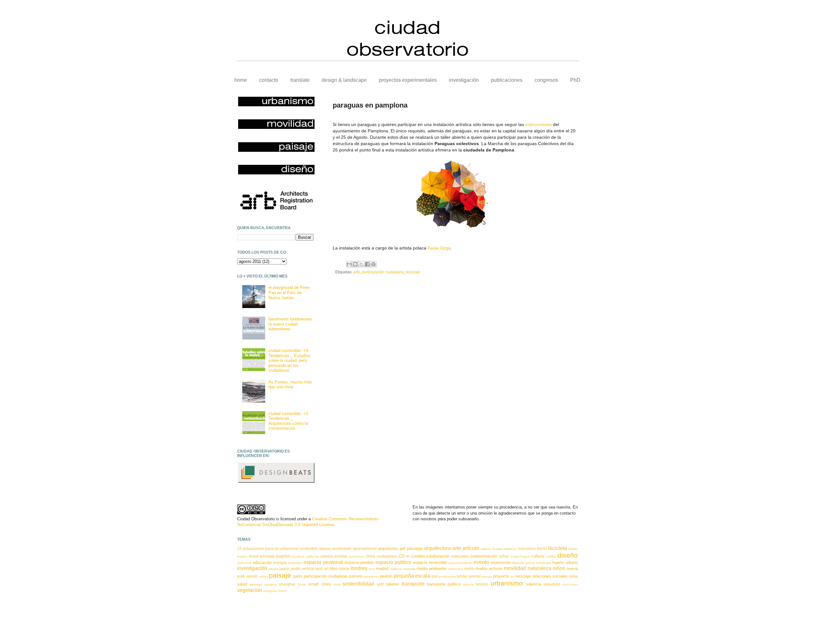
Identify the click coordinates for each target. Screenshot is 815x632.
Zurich (282, 591)
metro (469, 568)
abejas (325, 548)
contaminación (483, 556)
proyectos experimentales (408, 80)
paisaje (280, 575)
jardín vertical (302, 568)
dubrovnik (244, 563)
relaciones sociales (550, 576)
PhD (575, 80)
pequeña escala (412, 576)
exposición (501, 562)
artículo (471, 548)
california (312, 556)
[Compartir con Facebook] (367, 264)
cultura (537, 556)
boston (242, 556)
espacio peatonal (323, 562)
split (380, 584)
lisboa (344, 568)
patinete (356, 576)
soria (337, 584)
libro (333, 568)
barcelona (527, 548)
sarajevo (271, 584)
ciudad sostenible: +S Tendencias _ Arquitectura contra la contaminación (288, 421)
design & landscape (344, 80)
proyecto (501, 576)
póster (462, 576)
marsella (409, 569)
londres (359, 568)
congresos (546, 80)
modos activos (489, 568)
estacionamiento (460, 563)
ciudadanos (387, 556)
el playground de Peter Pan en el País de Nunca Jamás (289, 292)
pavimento (371, 576)
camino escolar (333, 556)
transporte (413, 583)
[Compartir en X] (361, 264)
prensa (487, 576)
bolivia (573, 549)
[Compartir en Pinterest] (373, 264)
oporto (252, 576)
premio (475, 576)
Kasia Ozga (439, 247)
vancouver (570, 584)
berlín (542, 548)
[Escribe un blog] (355, 264)
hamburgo (543, 563)
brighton (283, 556)
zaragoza (270, 591)
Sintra (301, 584)
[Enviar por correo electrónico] (349, 264)
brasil (254, 556)
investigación (464, 80)
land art (322, 568)
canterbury (356, 556)
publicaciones (506, 80)
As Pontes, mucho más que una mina (290, 385)
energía (280, 562)
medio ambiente (431, 568)
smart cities (319, 584)
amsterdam (341, 548)
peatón (386, 576)
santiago (256, 584)
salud (242, 584)
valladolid (551, 584)
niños (559, 568)
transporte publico (444, 584)
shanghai (287, 584)
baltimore (510, 549)
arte (356, 272)
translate (300, 80)
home (240, 80)
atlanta (486, 549)
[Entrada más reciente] (334, 288)
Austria (497, 549)
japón (284, 568)
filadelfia (518, 563)
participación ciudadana (383, 272)
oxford (263, 576)
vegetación (249, 590)
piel (435, 576)
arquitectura (437, 548)
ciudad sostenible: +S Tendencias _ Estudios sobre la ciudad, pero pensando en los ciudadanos (289, 360)
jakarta (274, 569)
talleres (392, 584)
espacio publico (393, 562)
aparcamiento (365, 548)
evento (481, 562)
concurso (459, 556)
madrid (382, 568)
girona (530, 563)
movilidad (515, 568)
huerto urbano (565, 562)
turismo (482, 584)
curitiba (551, 556)
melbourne (455, 569)
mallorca (396, 569)
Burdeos (298, 556)
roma (573, 576)
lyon (372, 569)
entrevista (295, 563)
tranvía (468, 584)
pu (512, 576)
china (370, 556)
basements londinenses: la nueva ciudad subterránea (290, 324)
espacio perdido (359, 562)
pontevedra (447, 576)
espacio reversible (430, 562)
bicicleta (557, 548)
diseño (567, 555)
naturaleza (539, 568)
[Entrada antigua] (576, 288)
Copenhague (520, 556)
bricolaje (267, 556)
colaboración (438, 556)
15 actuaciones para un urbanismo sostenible (277, 548)
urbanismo (507, 583)
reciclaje (413, 272)
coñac (504, 556)
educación (262, 562)
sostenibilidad (358, 583)
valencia (533, 584)
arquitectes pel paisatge (400, 548)
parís (297, 576)
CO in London (412, 556)
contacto (268, 80)
